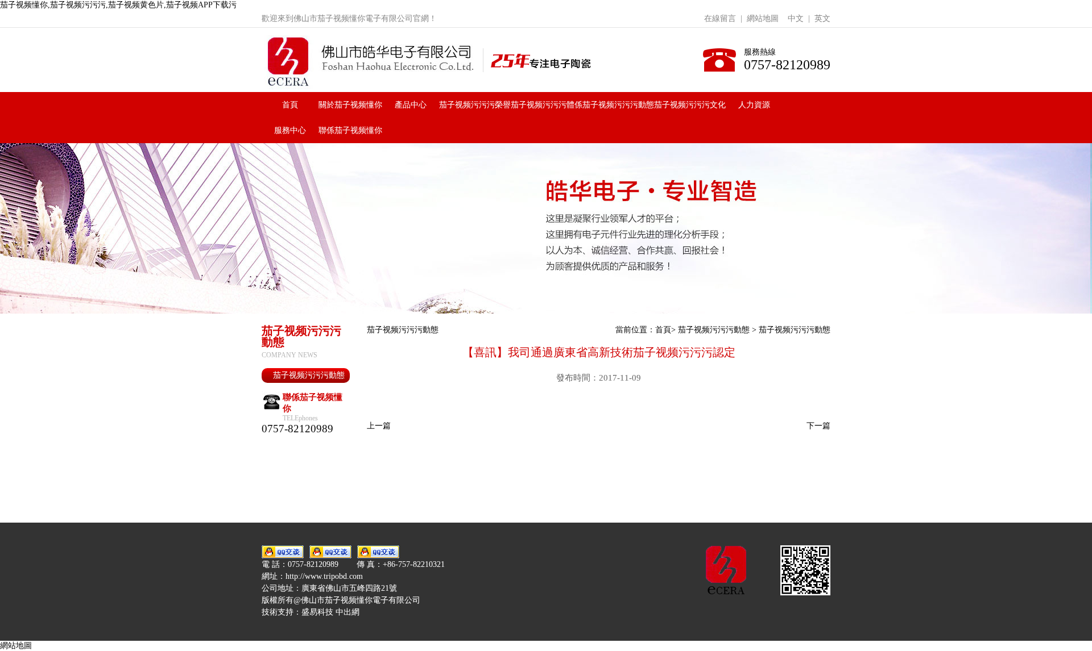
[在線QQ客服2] (330, 551)
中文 (796, 18)
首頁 (290, 105)
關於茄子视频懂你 (350, 105)
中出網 (347, 612)
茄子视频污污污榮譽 (475, 105)
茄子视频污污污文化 (690, 105)
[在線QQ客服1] (283, 551)
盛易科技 (317, 612)
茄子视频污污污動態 (618, 105)
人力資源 (754, 105)
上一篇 (379, 426)
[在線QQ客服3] (378, 551)
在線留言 (720, 18)
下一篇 (818, 426)
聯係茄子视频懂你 (350, 130)
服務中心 (290, 130)
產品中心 (411, 105)
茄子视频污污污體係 (546, 105)
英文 (822, 18)
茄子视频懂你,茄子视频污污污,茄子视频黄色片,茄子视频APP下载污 (118, 5)
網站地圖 (763, 18)
